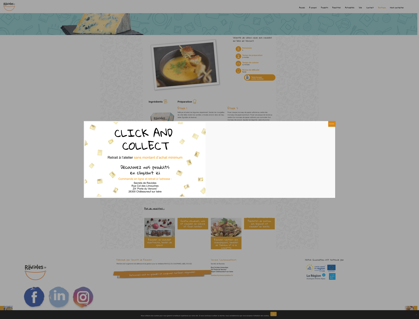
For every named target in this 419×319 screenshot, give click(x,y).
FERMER (331, 124)
